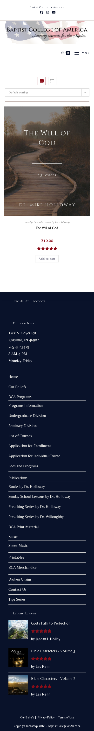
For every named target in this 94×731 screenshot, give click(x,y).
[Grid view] (42, 81)
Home (13, 376)
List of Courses (20, 436)
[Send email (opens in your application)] (53, 12)
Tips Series (17, 599)
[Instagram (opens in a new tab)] (48, 12)
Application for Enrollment (29, 445)
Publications (17, 478)
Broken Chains (19, 579)
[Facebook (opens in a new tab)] (42, 12)
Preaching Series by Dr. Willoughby (36, 516)
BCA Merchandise (22, 567)
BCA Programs (20, 396)
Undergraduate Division (27, 415)
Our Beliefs (17, 387)
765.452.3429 (18, 347)
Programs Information (25, 405)
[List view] (52, 81)
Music (13, 537)
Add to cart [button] (47, 258)
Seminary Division (22, 425)
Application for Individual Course (34, 456)
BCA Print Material (23, 527)
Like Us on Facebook (29, 301)
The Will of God (47, 228)
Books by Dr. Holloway (26, 486)
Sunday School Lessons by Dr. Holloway (47, 222)
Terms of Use (66, 717)
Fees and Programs (23, 466)
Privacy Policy (46, 717)
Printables (16, 557)
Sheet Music (18, 545)
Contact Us (17, 589)
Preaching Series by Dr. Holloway (34, 506)
